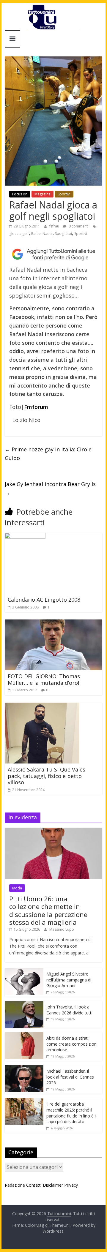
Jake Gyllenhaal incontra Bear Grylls (50, 488)
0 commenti (78, 226)
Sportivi (64, 194)
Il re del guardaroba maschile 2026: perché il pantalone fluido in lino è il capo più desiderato (71, 1112)
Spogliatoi (63, 233)
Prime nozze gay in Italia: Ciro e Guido (48, 453)
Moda (17, 888)
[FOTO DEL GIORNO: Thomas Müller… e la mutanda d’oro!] (53, 623)
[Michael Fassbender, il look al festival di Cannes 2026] (24, 1068)
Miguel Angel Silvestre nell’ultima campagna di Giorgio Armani (68, 979)
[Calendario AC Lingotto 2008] (25, 536)
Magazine (42, 194)
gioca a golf (19, 233)
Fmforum (36, 406)
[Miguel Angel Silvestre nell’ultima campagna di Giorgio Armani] (24, 971)
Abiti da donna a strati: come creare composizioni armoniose (71, 1043)
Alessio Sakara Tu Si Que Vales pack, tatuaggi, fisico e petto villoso (46, 776)
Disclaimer (53, 1185)
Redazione (15, 1185)
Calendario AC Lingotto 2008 (44, 599)
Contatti (34, 1185)
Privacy (71, 1185)
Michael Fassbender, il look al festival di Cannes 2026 (70, 1076)
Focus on (19, 194)
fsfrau (54, 226)
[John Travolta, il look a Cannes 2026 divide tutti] (24, 1004)
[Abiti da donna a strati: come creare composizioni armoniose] (24, 1035)
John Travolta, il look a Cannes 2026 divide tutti (69, 1010)
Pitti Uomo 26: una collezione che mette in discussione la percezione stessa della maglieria (48, 910)
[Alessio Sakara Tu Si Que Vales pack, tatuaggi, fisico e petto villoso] (42, 706)
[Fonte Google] (53, 254)
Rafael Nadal (42, 233)
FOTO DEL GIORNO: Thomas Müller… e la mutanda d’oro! (44, 679)
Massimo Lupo (61, 929)
